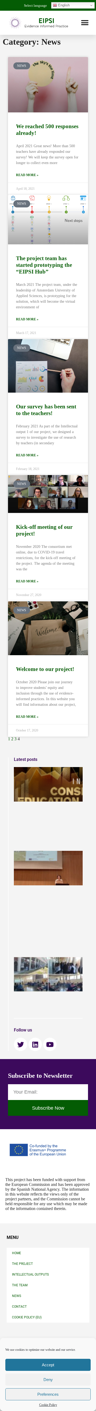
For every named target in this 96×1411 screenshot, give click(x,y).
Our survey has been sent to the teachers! (46, 409)
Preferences (48, 1394)
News (16, 1296)
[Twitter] (20, 1044)
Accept (48, 1365)
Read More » (27, 175)
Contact (19, 1306)
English (63, 5)
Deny (48, 1379)
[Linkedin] (35, 1044)
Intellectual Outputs (30, 1274)
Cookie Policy (48, 1405)
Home (16, 1253)
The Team (19, 1285)
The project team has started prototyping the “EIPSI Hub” (44, 265)
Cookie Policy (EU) (27, 1317)
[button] (85, 23)
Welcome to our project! (45, 669)
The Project (22, 1264)
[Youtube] (50, 1044)
